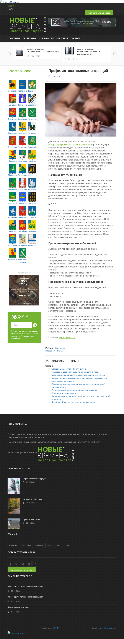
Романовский (12, 133)
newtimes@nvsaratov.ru (107, 628)
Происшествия (59, 39)
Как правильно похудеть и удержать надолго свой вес (78, 374)
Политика (14, 39)
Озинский (12, 161)
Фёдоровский (32, 90)
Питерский (12, 147)
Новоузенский (22, 161)
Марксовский (12, 175)
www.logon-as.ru (67, 338)
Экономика (29, 39)
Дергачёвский (22, 217)
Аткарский (32, 245)
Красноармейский (22, 189)
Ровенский (22, 133)
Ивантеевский (12, 203)
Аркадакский (12, 259)
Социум (75, 39)
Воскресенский (32, 217)
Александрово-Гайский (22, 260)
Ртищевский (32, 119)
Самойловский (22, 119)
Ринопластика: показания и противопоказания (74, 389)
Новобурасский (32, 161)
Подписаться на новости (99, 12)
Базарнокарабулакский (22, 245)
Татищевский (22, 104)
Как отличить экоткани (18, 607)
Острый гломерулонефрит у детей (68, 368)
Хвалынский (22, 90)
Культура (44, 39)
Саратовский (12, 119)
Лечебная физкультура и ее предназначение (73, 401)
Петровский (22, 147)
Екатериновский (32, 203)
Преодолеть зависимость (63, 392)
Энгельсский (12, 90)
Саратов (12, 6)
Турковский (12, 104)
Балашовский (32, 231)
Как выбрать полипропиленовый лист (25, 597)
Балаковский (12, 245)
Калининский (32, 189)
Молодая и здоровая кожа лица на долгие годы (75, 371)
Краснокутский (12, 189)
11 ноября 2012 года (32, 500)
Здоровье (60, 347)
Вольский (12, 231)
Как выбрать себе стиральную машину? (26, 587)
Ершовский (22, 203)
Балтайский (22, 231)
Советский (32, 104)
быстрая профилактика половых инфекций (69, 145)
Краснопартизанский (32, 175)
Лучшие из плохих (31, 520)
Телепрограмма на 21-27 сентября (43, 52)
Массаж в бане (58, 386)
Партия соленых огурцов (34, 479)
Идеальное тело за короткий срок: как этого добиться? (78, 383)
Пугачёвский (32, 133)
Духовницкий (12, 217)
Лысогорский (22, 175)
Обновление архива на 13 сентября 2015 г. (89, 53)
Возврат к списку (53, 351)
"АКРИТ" (55, 628)
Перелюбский (32, 147)
